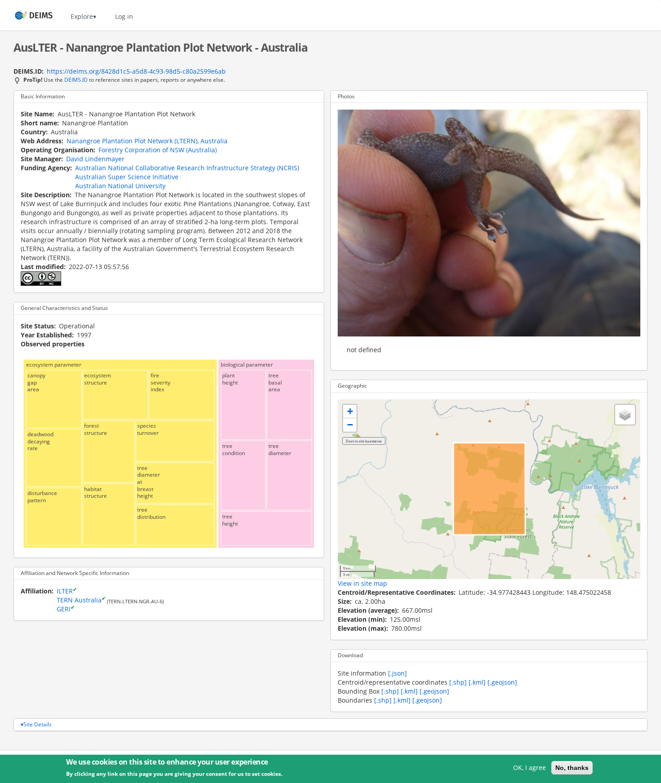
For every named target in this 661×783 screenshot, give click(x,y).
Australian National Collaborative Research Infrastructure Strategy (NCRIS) (187, 168)
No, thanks (572, 767)
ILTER (65, 591)
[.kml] (477, 682)
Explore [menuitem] (82, 16)
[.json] (397, 673)
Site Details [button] (37, 724)
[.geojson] (502, 682)
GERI (64, 609)
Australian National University (120, 185)
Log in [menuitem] (124, 16)
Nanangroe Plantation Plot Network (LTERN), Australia (147, 141)
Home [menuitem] (25, 16)
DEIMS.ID (76, 79)
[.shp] (458, 682)
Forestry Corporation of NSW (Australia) (157, 150)
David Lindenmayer (95, 159)
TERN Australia (79, 600)
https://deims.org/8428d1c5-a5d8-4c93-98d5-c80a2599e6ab (136, 71)
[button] (350, 411)
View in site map (362, 583)
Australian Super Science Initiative (127, 177)
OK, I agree (529, 767)
